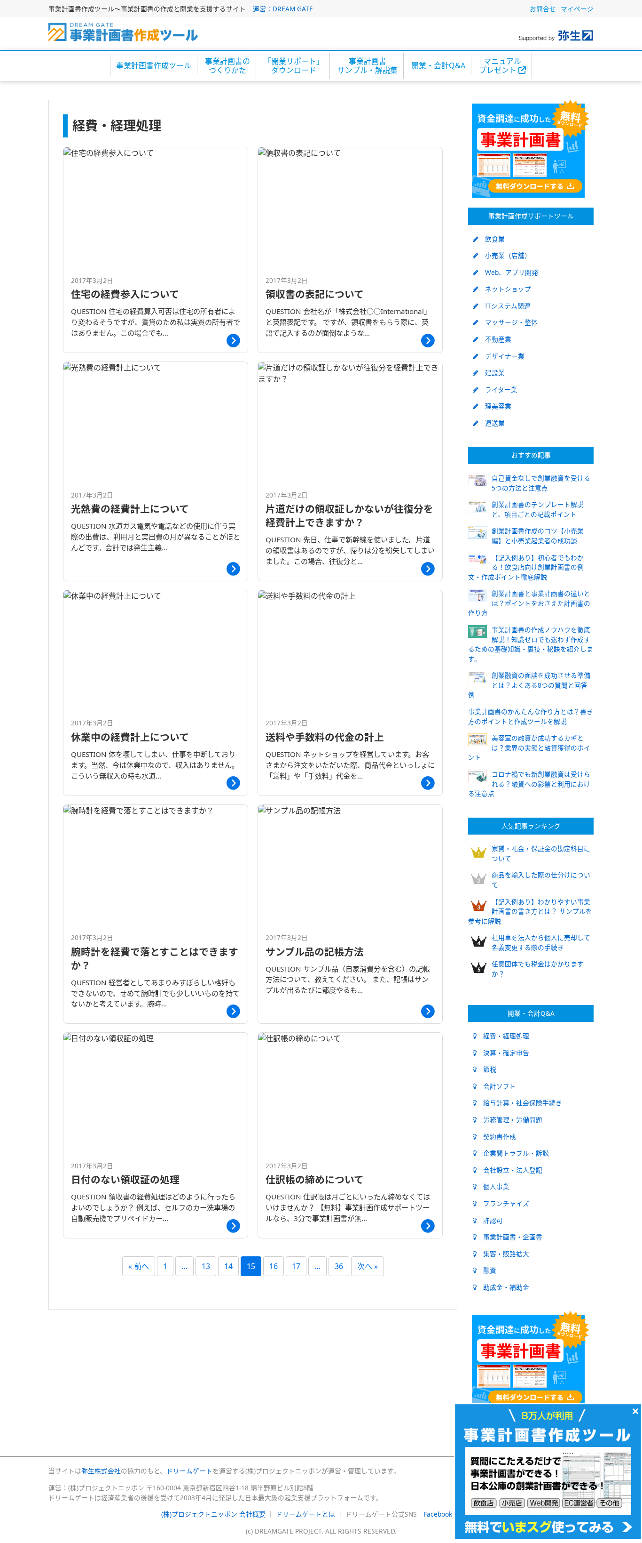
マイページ (577, 8)
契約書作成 (496, 1136)
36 (339, 1266)
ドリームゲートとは (305, 1514)
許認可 (490, 1220)
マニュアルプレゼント (500, 65)
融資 (486, 1270)
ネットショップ (504, 288)
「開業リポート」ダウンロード (294, 65)
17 (296, 1266)
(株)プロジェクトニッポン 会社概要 (213, 1514)
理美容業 (494, 406)
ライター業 (497, 389)
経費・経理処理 (503, 1035)
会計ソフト (496, 1086)
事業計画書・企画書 (509, 1236)
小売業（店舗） (504, 255)
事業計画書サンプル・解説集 (367, 65)
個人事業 (493, 1186)
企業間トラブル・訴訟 (513, 1153)
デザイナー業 (501, 356)
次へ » (367, 1266)
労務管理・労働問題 (509, 1119)
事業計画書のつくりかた (227, 65)
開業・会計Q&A (438, 65)
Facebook (437, 1514)
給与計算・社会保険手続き (519, 1102)
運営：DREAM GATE (283, 8)
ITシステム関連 (504, 305)
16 (273, 1266)
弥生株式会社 (101, 1470)
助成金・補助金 (503, 1287)
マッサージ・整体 (508, 322)
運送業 (491, 422)
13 (206, 1266)
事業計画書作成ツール (153, 65)
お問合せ (543, 8)
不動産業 (494, 339)
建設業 (491, 372)
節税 (486, 1069)
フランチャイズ (503, 1203)
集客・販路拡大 (503, 1253)
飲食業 (491, 238)
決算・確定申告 (503, 1052)
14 (228, 1266)
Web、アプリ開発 (508, 272)
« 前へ (138, 1266)
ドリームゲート (189, 1470)
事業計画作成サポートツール (531, 215)
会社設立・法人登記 (509, 1169)
